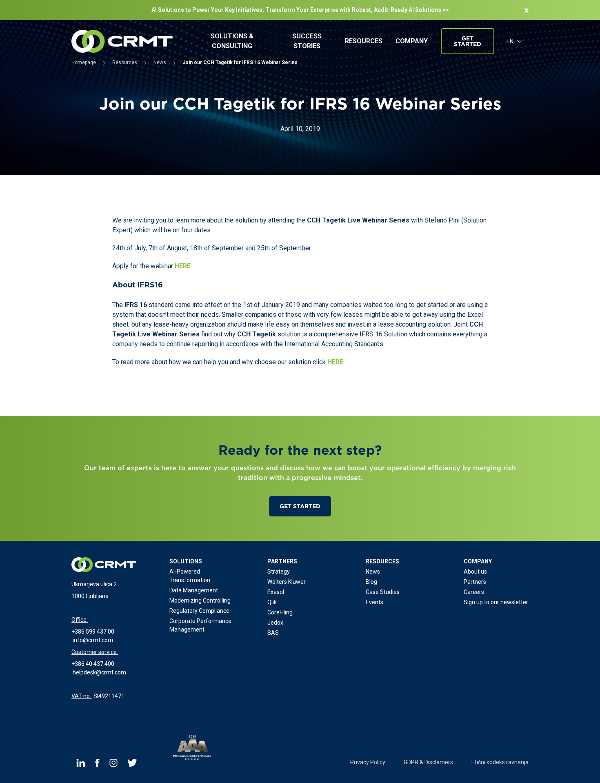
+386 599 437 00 (92, 631)
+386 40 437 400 (92, 664)
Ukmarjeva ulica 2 (94, 584)
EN (510, 41)
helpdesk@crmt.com (99, 672)
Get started (467, 41)
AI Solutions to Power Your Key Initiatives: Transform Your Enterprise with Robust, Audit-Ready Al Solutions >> (300, 10)
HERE (183, 266)
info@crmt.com (93, 640)
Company (412, 41)
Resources (363, 41)
